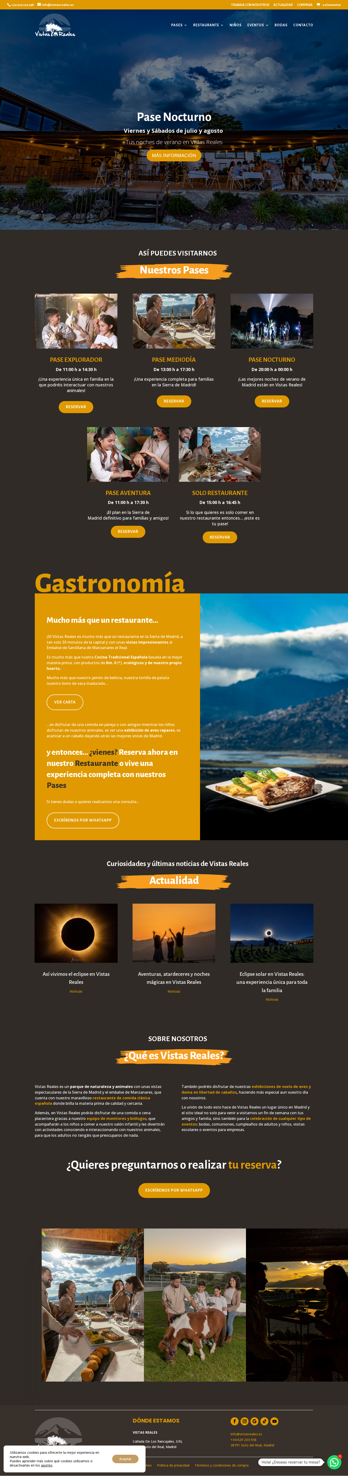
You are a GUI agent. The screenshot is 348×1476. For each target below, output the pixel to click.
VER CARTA (65, 702)
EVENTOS (255, 25)
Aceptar (125, 1459)
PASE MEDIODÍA (174, 360)
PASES (177, 25)
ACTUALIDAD (283, 5)
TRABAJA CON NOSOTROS (250, 5)
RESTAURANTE (206, 25)
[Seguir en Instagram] (245, 1421)
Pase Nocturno (174, 117)
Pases (56, 785)
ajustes (46, 1465)
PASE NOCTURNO (272, 360)
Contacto (303, 25)
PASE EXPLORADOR (76, 360)
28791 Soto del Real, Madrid (252, 1445)
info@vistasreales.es (246, 1434)
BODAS (281, 25)
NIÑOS (236, 25)
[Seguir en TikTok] (264, 1421)
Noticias (76, 991)
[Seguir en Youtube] (274, 1421)
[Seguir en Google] (254, 1421)
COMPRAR (304, 5)
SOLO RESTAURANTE (220, 493)
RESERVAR (76, 407)
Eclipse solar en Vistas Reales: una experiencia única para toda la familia (272, 982)
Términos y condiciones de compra (222, 1465)
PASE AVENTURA (128, 493)
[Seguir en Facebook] (235, 1421)
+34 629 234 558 (243, 1439)
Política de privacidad (173, 1465)
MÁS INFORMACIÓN (174, 155)
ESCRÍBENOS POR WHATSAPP (83, 820)
